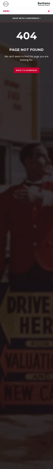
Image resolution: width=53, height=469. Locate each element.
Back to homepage (26, 70)
